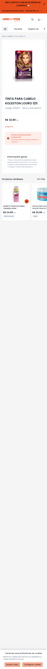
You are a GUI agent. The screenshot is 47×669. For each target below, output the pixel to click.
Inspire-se (33, 29)
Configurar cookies (32, 664)
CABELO (10, 36)
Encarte (18, 29)
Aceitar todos (12, 664)
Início (4, 36)
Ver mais (41, 179)
